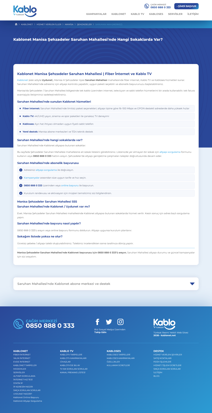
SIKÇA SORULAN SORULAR (26, 390)
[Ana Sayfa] (16, 24)
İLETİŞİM (192, 14)
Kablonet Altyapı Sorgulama (27, 401)
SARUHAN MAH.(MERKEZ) (108, 24)
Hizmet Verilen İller (49, 24)
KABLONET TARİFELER (24, 365)
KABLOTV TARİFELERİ (71, 354)
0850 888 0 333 (161, 6)
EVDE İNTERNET (21, 361)
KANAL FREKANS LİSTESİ (72, 372)
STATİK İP (18, 383)
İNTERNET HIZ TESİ (23, 379)
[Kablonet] (164, 324)
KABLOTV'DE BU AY (70, 365)
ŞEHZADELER (84, 24)
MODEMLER (19, 369)
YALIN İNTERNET (21, 358)
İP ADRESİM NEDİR (23, 386)
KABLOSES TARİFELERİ (118, 354)
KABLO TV (137, 14)
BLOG (156, 376)
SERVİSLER (175, 14)
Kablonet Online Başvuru (26, 397)
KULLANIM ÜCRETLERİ (118, 365)
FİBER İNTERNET (21, 354)
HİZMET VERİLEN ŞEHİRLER (167, 354)
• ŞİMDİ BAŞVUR (186, 6)
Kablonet (22, 80)
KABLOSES (156, 14)
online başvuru (70, 185)
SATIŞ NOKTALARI (162, 358)
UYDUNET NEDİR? (22, 394)
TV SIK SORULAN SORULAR (73, 369)
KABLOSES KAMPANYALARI (121, 358)
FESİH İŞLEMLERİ (162, 361)
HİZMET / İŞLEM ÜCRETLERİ (167, 365)
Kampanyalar (32, 177)
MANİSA (69, 24)
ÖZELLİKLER (113, 361)
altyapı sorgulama (170, 151)
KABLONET (118, 14)
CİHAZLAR (65, 361)
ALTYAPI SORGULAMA (24, 376)
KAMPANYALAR (96, 14)
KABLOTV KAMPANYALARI (73, 358)
